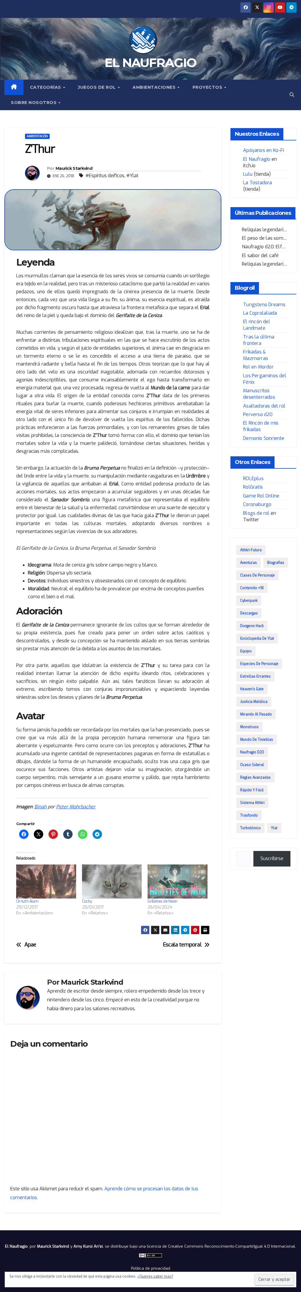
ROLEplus (253, 478)
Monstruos (249, 727)
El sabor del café (260, 255)
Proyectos (208, 87)
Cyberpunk (248, 600)
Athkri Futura (251, 550)
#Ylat (132, 175)
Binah (40, 807)
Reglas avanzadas (255, 777)
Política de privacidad (150, 1268)
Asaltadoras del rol (264, 406)
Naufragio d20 (252, 752)
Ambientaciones (155, 87)
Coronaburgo (257, 504)
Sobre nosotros (34, 102)
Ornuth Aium (27, 901)
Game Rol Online (261, 496)
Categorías (46, 87)
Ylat (274, 828)
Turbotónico (250, 828)
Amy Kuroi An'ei (88, 1246)
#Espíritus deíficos (105, 175)
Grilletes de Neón (162, 901)
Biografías (275, 562)
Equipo (246, 651)
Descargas (249, 613)
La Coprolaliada (260, 313)
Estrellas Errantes (255, 676)
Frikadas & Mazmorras (255, 355)
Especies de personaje (259, 663)
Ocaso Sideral (252, 765)
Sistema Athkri (252, 802)
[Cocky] (112, 881)
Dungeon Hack (252, 626)
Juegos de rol (97, 87)
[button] (292, 95)
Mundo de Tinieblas (256, 739)
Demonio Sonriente (263, 438)
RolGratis (253, 487)
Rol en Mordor (258, 367)
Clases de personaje (257, 575)
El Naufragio (151, 62)
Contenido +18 (252, 588)
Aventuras (248, 562)
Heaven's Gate (252, 689)
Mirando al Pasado (256, 714)
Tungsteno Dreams (264, 304)
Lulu (247, 174)
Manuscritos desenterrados (259, 394)
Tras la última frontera (258, 340)
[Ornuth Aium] (46, 881)
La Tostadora (257, 183)
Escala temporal (182, 945)
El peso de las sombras (267, 238)
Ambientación (37, 136)
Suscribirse (271, 858)
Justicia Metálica (253, 701)
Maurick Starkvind (74, 168)
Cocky (87, 901)
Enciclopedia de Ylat (257, 638)
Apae (30, 945)
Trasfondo (249, 815)
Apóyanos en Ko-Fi (263, 150)
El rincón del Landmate (256, 325)
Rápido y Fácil (252, 790)
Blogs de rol (256, 513)
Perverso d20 (257, 414)
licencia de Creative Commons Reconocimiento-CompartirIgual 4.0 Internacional (221, 1246)
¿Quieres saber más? (155, 1276)
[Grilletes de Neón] (178, 881)
